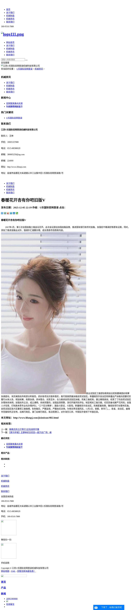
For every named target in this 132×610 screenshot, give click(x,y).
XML (13, 571)
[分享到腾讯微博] (11, 213)
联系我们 (10, 22)
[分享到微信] (17, 213)
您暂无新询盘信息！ (26, 571)
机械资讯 (10, 19)
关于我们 (10, 12)
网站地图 (5, 571)
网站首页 (10, 42)
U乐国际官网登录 (24, 69)
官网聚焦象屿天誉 (14, 103)
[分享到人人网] (14, 213)
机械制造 (10, 16)
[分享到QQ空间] (5, 213)
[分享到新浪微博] (8, 213)
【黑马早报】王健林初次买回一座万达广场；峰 (30, 432)
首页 (8, 9)
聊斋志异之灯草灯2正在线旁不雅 (24, 429)
